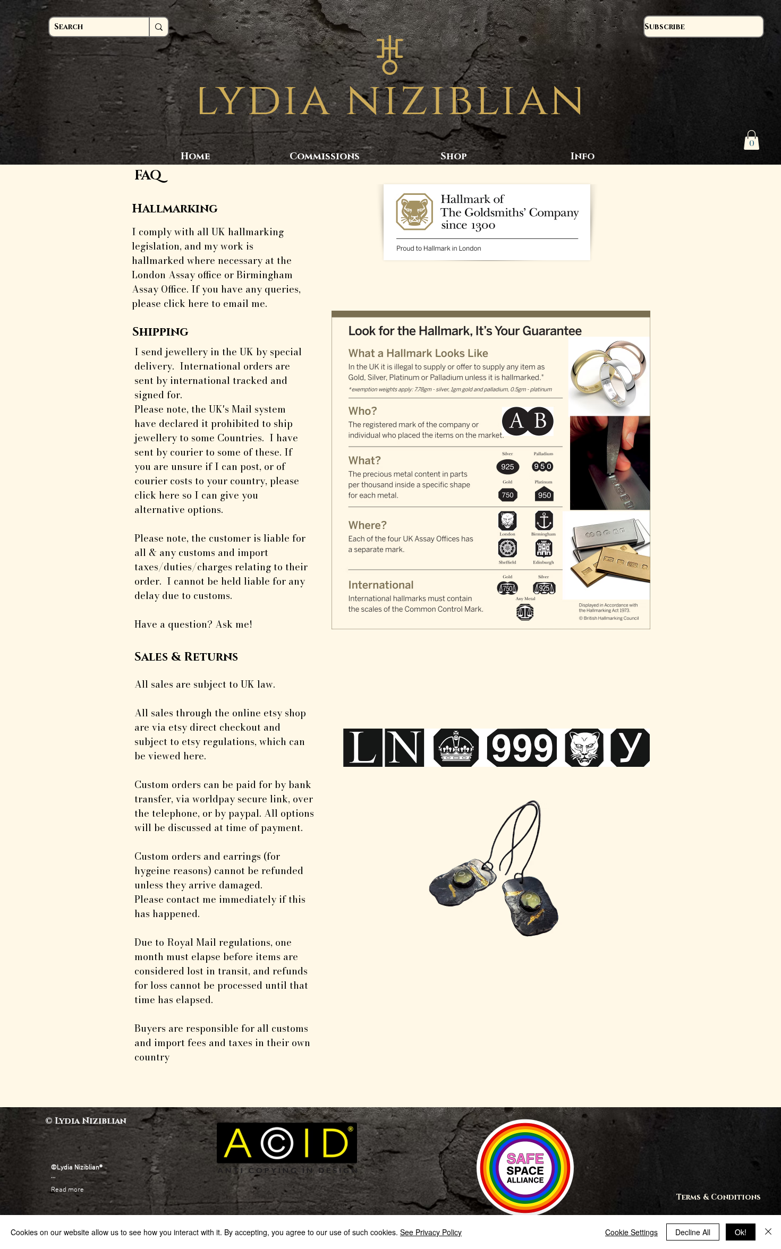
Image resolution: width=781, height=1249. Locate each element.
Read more (67, 1190)
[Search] (158, 27)
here (198, 303)
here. (194, 756)
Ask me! (232, 624)
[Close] (768, 1232)
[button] (751, 140)
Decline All (692, 1232)
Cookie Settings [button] (631, 1232)
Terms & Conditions (723, 1197)
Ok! (740, 1232)
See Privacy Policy (431, 1232)
